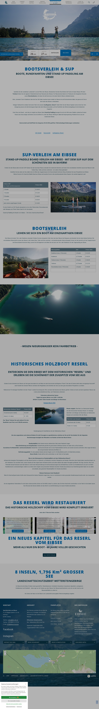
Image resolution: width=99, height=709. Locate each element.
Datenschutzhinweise (10, 706)
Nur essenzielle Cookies (14, 701)
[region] (14, 690)
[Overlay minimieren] (26, 684)
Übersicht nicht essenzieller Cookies (14, 704)
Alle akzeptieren (13, 697)
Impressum (19, 706)
